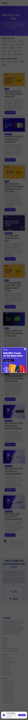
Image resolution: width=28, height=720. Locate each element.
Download (21, 715)
